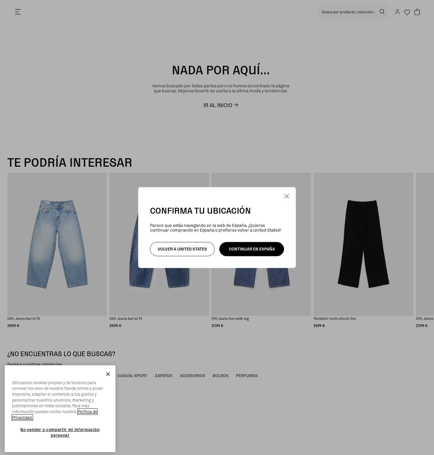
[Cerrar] (108, 374)
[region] (60, 408)
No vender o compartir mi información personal (60, 432)
